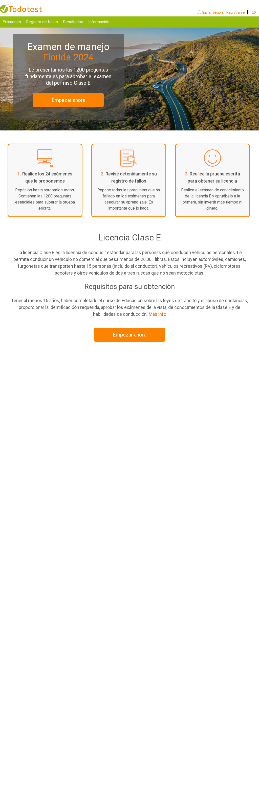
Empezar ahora (68, 100)
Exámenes (12, 21)
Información (98, 21)
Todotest (25, 8)
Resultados (73, 21)
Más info (157, 314)
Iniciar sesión (212, 12)
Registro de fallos (42, 21)
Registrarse (235, 12)
